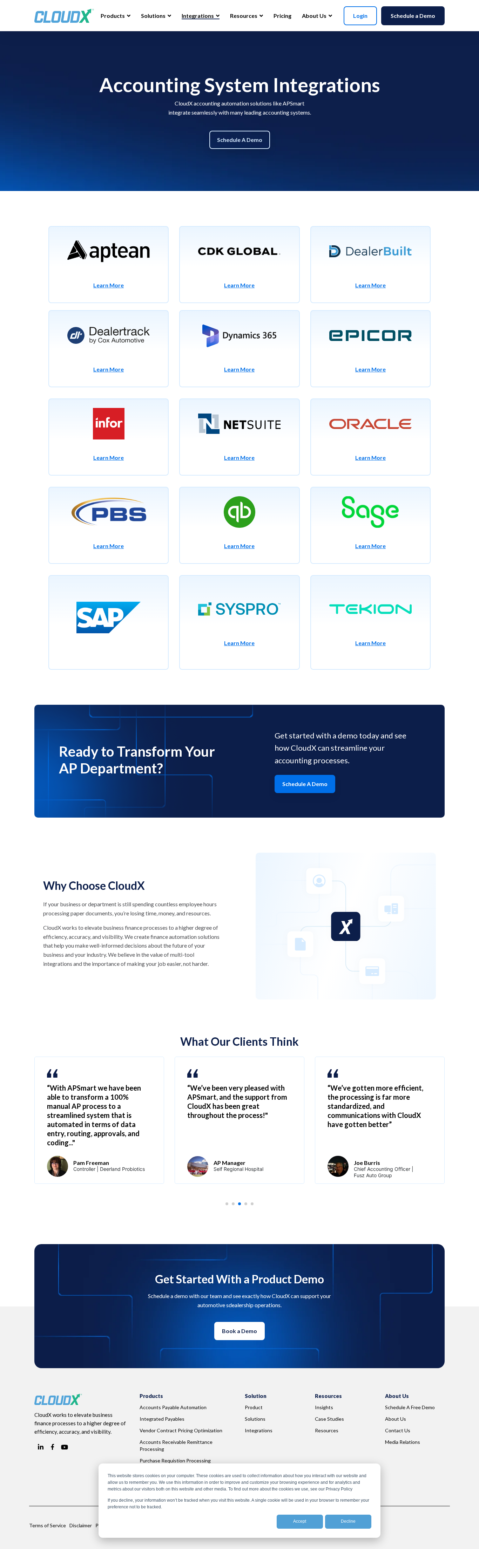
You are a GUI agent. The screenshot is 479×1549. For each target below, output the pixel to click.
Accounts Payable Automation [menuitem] (173, 1407)
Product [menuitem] (254, 1407)
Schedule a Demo (413, 15)
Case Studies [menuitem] (329, 1419)
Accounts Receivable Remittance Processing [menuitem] (177, 1445)
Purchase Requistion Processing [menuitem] (175, 1460)
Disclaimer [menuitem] (80, 1525)
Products (113, 15)
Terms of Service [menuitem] (47, 1525)
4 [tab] (247, 1205)
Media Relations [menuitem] (402, 1442)
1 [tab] (228, 1205)
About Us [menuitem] (395, 1419)
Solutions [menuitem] (255, 1419)
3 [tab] (241, 1205)
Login (360, 15)
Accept (299, 1521)
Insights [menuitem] (324, 1407)
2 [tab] (235, 1205)
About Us (315, 15)
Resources (244, 15)
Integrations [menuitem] (258, 1430)
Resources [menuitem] (326, 1430)
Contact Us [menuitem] (397, 1430)
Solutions (154, 15)
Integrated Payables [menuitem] (162, 1419)
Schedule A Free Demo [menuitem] (410, 1407)
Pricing (282, 15)
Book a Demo (239, 1331)
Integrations (198, 15)
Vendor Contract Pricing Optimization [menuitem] (181, 1430)
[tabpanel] (99, 1120)
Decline (348, 1521)
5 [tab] (254, 1205)
